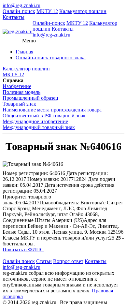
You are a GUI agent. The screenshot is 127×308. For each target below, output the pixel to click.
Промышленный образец (30, 98)
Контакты (13, 17)
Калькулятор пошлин (82, 11)
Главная (24, 51)
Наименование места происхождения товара (52, 109)
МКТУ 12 (47, 11)
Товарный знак (19, 104)
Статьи (44, 261)
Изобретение (17, 86)
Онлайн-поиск (19, 11)
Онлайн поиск (19, 261)
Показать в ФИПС (23, 249)
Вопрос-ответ (68, 261)
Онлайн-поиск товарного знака (51, 57)
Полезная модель (21, 92)
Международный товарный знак (39, 127)
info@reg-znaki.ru (21, 5)
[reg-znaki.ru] (18, 32)
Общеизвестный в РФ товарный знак (44, 115)
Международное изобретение (35, 121)
